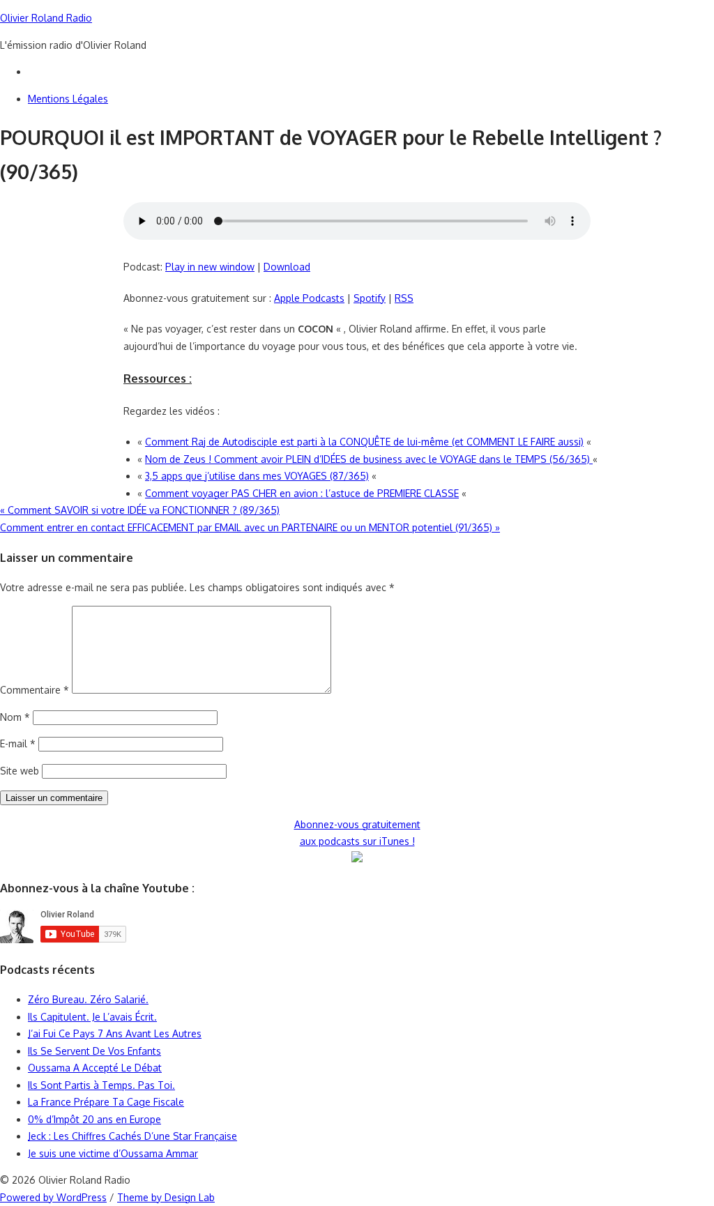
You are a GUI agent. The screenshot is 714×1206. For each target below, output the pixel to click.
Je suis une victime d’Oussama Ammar (113, 1153)
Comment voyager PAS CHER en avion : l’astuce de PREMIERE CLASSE (302, 493)
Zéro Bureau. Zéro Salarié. (88, 999)
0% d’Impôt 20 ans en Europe (94, 1119)
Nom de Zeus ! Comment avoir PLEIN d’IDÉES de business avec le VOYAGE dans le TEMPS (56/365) (369, 459)
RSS (404, 298)
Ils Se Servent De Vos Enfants (94, 1051)
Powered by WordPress (53, 1197)
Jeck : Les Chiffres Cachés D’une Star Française (132, 1136)
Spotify (370, 298)
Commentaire (34, 690)
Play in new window (210, 267)
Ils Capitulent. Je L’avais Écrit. (92, 1017)
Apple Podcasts (309, 298)
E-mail (18, 743)
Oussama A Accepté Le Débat (95, 1068)
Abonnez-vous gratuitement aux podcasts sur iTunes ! (357, 833)
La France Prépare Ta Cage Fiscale (106, 1102)
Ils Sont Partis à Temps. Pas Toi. (101, 1085)
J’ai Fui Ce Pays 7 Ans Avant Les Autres (115, 1033)
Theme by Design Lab (166, 1197)
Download (287, 267)
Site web (19, 771)
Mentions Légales (68, 99)
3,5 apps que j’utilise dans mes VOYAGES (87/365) (257, 476)
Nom (15, 717)
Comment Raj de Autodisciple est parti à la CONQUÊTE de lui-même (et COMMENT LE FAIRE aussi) (364, 442)
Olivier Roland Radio (46, 18)
